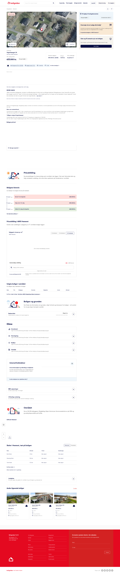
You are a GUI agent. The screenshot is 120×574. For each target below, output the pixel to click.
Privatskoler (73, 445)
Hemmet (15, 8)
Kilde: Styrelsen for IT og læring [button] (14, 469)
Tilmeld (107, 552)
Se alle (75, 488)
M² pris (62, 55)
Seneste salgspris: (52, 55)
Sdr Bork (20, 294)
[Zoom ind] (3, 434)
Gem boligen (96, 46)
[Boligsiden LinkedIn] (110, 570)
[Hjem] (11, 559)
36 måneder (62, 233)
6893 (24, 294)
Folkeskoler (67, 445)
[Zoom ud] (3, 437)
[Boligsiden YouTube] (112, 570)
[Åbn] (73, 314)
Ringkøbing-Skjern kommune (32, 294)
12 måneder (54, 233)
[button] (62, 56)
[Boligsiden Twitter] (105, 570)
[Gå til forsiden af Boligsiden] (14, 3)
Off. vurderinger (70, 55)
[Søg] (53, 3)
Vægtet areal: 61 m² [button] (30, 65)
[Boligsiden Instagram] (107, 570)
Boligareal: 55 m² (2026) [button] (17, 65)
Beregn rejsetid (14, 148)
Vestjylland (9, 8)
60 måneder (70, 233)
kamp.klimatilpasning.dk (43, 330)
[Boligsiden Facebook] (102, 570)
